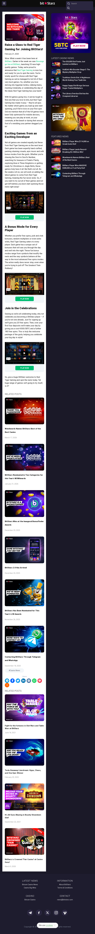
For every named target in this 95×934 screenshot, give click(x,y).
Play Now (24, 217)
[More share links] (7, 685)
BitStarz (8, 61)
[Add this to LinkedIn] (23, 680)
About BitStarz (65, 885)
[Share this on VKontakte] (29, 680)
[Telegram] (7, 680)
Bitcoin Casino (30, 900)
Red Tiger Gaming (25, 70)
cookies (49, 925)
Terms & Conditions (65, 888)
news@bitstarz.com (65, 900)
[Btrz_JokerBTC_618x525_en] (71, 52)
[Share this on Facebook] (12, 680)
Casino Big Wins (30, 888)
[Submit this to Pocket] (39, 680)
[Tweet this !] (18, 680)
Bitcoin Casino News (30, 885)
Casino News (15, 670)
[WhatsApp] (34, 680)
